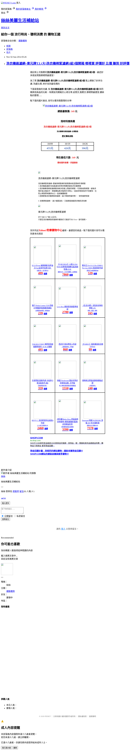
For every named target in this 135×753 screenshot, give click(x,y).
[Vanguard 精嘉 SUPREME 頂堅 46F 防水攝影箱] (92, 418)
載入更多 (5, 503)
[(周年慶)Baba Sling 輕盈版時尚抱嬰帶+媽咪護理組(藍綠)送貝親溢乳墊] (67, 416)
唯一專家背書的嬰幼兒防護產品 (67, 385)
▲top (3, 498)
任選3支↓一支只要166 (42, 270)
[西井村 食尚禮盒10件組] (67, 341)
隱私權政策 (82, 716)
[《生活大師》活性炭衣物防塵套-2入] (92, 303)
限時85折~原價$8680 (92, 425)
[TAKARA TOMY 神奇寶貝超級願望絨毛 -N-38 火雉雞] (42, 341)
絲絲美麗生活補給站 (20, 20)
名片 (8, 52)
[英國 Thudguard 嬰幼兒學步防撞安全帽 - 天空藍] (67, 378)
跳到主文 (5, 28)
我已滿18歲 (6, 748)
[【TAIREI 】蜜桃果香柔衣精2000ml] (92, 341)
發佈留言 (5, 519)
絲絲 (3, 476)
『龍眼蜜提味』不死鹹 (67, 346)
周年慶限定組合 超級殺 (67, 426)
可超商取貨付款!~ (42, 385)
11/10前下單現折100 (42, 425)
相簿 (8, 46)
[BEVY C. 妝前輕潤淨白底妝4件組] (42, 418)
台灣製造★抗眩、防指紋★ (42, 310)
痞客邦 (16, 491)
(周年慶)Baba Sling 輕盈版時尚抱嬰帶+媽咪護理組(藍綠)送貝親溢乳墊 (67, 421)
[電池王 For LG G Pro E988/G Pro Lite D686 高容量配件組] (92, 263)
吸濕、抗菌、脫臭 (92, 310)
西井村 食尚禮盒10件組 (67, 344)
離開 (15, 748)
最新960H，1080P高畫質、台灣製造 (67, 272)
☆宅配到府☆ (92, 385)
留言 (22, 491)
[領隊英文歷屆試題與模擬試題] (92, 378)
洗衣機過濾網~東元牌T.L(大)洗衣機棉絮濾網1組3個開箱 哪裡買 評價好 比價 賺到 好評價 (67, 63)
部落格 (9, 49)
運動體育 (22, 41)
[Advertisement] (67, 650)
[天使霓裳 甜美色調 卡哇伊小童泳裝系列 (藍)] (42, 378)
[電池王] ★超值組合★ (92, 270)
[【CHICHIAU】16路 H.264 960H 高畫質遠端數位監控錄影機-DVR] (67, 262)
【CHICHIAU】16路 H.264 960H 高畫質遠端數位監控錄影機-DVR (67, 266)
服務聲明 (92, 716)
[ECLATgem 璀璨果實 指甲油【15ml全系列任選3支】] (42, 263)
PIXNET (48, 716)
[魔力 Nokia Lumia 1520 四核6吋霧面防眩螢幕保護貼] (42, 303)
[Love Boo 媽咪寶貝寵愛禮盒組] (67, 304)
